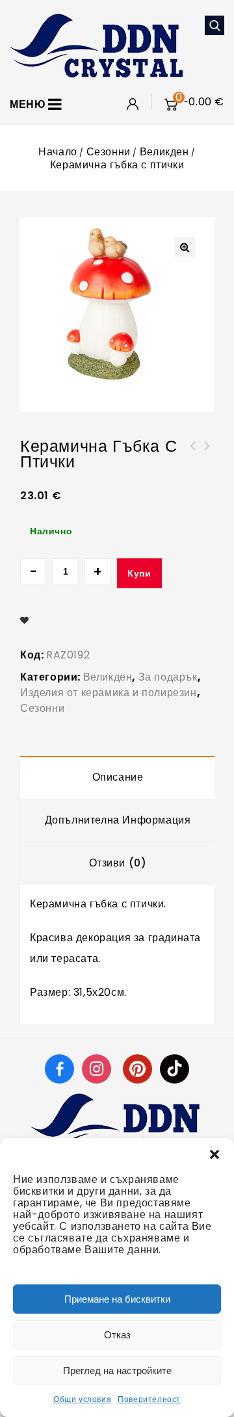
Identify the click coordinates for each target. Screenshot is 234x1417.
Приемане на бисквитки (117, 1299)
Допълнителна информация (118, 819)
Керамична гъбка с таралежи (193, 453)
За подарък (168, 677)
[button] (214, 1154)
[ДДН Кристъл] (96, 44)
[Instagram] (98, 1068)
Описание (118, 777)
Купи (139, 573)
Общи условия (82, 1399)
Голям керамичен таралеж (207, 453)
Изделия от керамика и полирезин (108, 692)
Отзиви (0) (118, 862)
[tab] (118, 777)
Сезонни (108, 151)
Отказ (117, 1335)
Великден (164, 151)
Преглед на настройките (117, 1370)
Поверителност (149, 1399)
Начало (57, 151)
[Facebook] (59, 1068)
